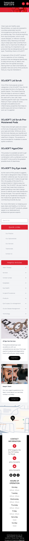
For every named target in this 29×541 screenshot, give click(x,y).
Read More (14, 358)
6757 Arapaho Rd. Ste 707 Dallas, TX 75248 (14, 452)
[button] (1, 3)
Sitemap (22, 538)
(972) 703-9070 (14, 462)
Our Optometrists (11, 238)
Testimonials (9, 248)
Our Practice (9, 233)
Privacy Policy (15, 538)
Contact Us (9, 254)
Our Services (9, 243)
